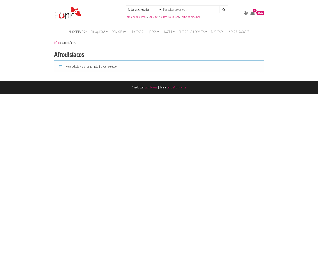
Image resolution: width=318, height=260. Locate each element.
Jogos (153, 31)
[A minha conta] (246, 12)
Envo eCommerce (176, 87)
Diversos (137, 31)
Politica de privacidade (136, 17)
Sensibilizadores (239, 31)
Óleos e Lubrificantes (192, 31)
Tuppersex (217, 31)
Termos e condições (169, 17)
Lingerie (167, 31)
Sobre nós (153, 17)
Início (57, 42)
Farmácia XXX (119, 31)
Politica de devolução (190, 17)
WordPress (151, 87)
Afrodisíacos (77, 31)
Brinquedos (98, 31)
